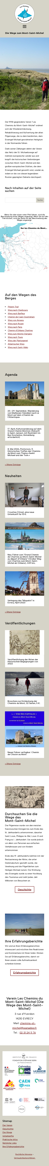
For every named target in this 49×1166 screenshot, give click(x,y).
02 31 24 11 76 (28, 1032)
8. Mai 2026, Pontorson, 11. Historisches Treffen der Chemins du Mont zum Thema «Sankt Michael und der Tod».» (24, 452)
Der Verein (7, 1125)
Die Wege (7, 1132)
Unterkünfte (8, 1136)
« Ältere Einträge (13, 464)
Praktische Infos (10, 1139)
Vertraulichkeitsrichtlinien (25, 1158)
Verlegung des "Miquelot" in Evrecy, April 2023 (21, 601)
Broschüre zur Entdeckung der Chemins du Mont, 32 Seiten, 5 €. (24, 702)
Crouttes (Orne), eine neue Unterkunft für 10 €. (21, 513)
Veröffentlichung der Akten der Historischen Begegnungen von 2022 (23, 661)
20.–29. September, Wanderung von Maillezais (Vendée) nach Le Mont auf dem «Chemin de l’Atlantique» (23, 414)
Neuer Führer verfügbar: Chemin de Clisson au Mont (23, 753)
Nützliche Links (9, 1143)
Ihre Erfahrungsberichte (13, 1146)
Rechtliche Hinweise (23, 1154)
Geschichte (24, 889)
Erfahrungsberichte (24, 972)
